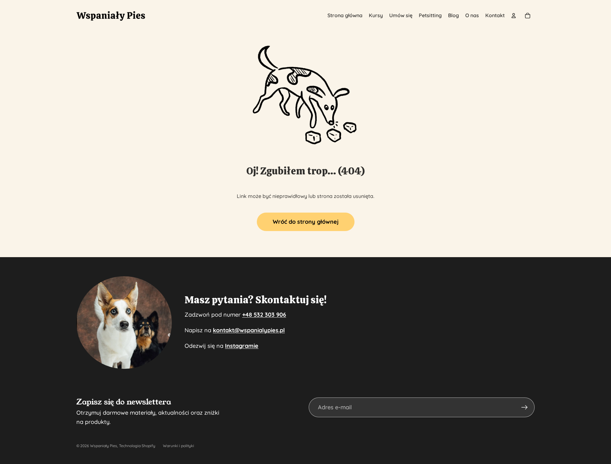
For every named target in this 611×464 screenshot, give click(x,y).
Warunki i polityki (178, 445)
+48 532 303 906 (264, 314)
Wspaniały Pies (103, 445)
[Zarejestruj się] (524, 407)
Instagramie (241, 345)
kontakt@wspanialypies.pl (249, 330)
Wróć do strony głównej (306, 221)
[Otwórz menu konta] (514, 16)
